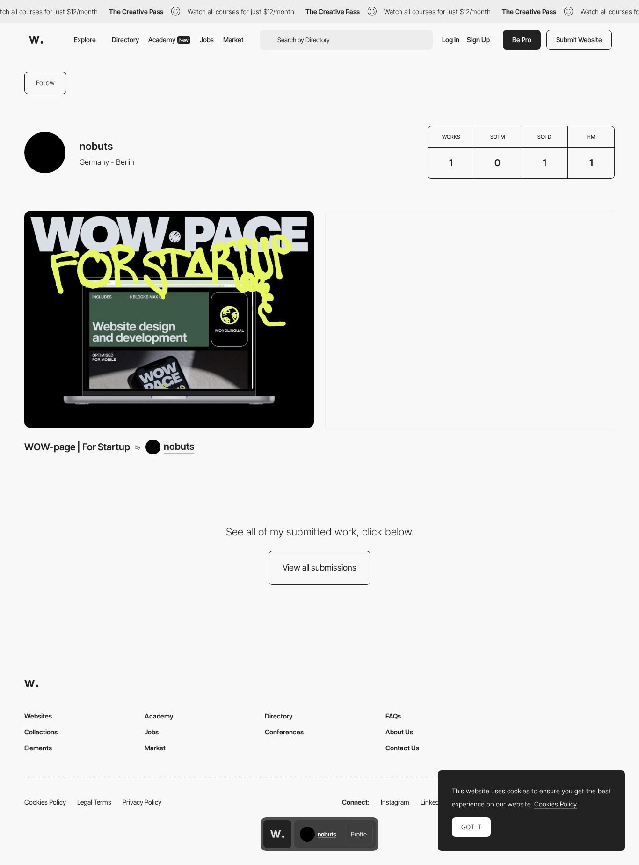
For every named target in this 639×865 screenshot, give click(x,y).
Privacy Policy (142, 802)
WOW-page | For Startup (77, 447)
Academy (168, 40)
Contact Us (402, 748)
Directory (125, 40)
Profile (359, 834)
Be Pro (521, 40)
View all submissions (319, 567)
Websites (38, 716)
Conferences (284, 732)
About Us (399, 732)
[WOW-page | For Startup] (169, 319)
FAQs (393, 716)
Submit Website (579, 40)
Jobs (207, 40)
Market (233, 40)
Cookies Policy (45, 802)
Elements (38, 748)
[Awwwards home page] (277, 834)
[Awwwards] (36, 40)
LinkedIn (432, 802)
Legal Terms (94, 802)
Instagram (395, 802)
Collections (41, 732)
